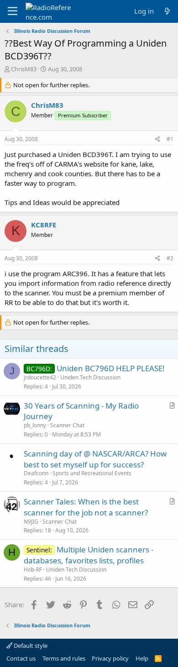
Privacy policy (110, 658)
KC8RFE (43, 224)
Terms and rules (63, 658)
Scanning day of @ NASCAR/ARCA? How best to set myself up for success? (95, 459)
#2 (170, 258)
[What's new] (167, 11)
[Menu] (12, 11)
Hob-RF (33, 569)
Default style (29, 645)
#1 (170, 139)
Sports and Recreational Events (91, 473)
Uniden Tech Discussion (90, 377)
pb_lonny (35, 425)
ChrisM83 (24, 69)
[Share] (157, 139)
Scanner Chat (67, 425)
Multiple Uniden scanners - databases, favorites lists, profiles (88, 555)
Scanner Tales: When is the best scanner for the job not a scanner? (86, 507)
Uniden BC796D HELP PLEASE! (111, 368)
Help (142, 658)
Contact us (21, 658)
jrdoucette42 (40, 377)
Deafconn (36, 473)
